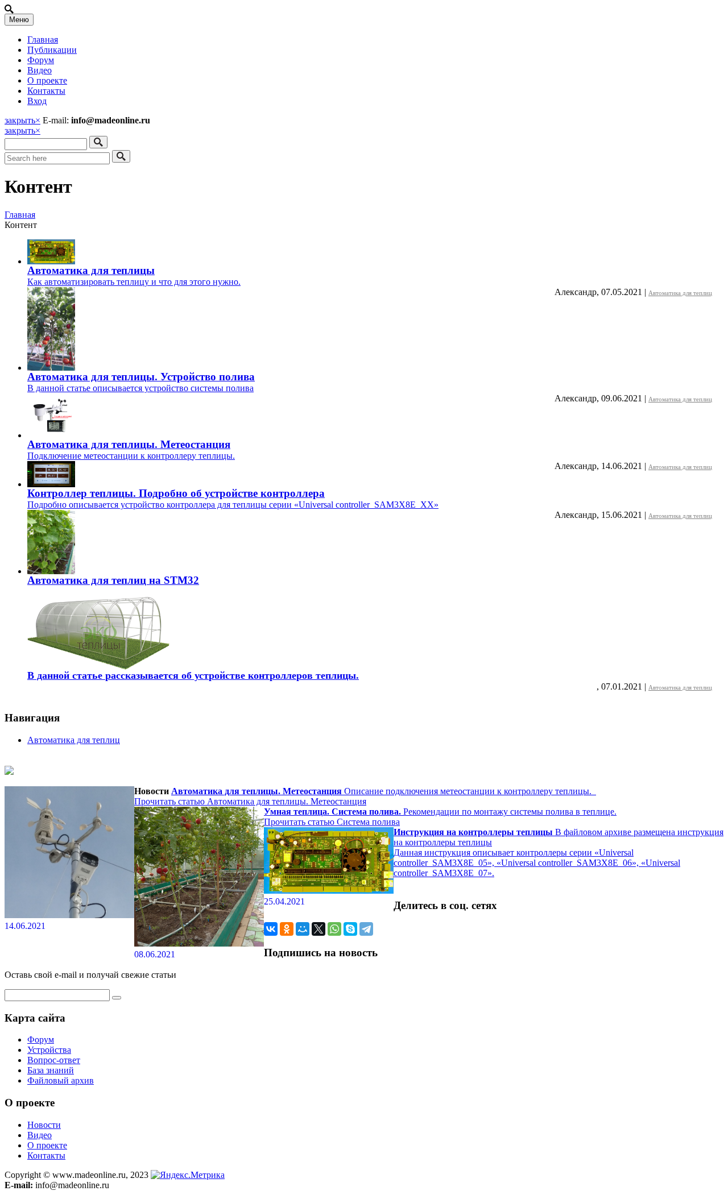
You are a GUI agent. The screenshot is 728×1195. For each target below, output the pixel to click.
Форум (40, 60)
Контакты (46, 91)
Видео (39, 70)
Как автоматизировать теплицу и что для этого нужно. (134, 282)
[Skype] (350, 929)
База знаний (50, 1070)
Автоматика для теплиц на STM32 (113, 580)
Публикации (52, 50)
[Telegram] (366, 929)
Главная (42, 39)
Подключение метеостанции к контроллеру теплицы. (131, 455)
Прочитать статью (170, 801)
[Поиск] (98, 142)
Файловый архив (60, 1080)
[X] (318, 929)
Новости (44, 1125)
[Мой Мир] (302, 929)
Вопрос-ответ (53, 1060)
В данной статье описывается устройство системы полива (140, 388)
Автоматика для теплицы (91, 270)
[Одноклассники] (286, 929)
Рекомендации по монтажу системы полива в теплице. (440, 811)
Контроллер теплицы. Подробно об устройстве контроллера (176, 493)
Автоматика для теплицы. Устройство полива (141, 377)
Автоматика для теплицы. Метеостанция (128, 444)
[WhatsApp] (334, 929)
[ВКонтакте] (271, 929)
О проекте (47, 80)
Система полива (368, 822)
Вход (37, 101)
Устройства (49, 1050)
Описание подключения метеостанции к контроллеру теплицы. (383, 791)
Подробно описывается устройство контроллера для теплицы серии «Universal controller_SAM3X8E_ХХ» (233, 504)
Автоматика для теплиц (680, 292)
